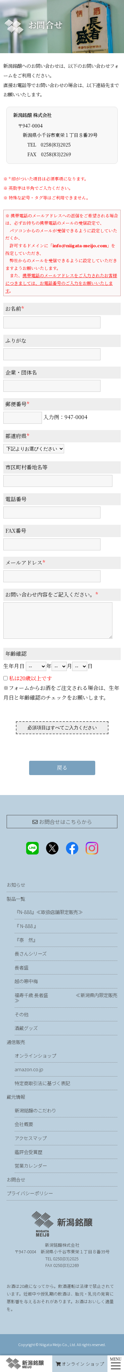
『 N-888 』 (26, 925)
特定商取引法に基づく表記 (42, 1083)
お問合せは (65, 822)
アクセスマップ (31, 1137)
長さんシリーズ (31, 953)
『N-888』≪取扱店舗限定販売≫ (49, 911)
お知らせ (16, 884)
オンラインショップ (35, 1055)
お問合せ (16, 1179)
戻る (62, 767)
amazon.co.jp (29, 1069)
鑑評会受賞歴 (28, 1151)
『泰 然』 (43, 939)
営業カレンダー (31, 1165)
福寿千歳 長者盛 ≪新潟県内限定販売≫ (66, 997)
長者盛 (21, 967)
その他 (21, 1014)
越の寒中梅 (26, 980)
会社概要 (24, 1123)
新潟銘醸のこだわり (35, 1110)
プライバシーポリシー (30, 1193)
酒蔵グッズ (26, 1027)
